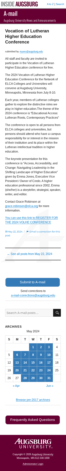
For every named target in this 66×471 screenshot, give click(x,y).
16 (41, 362)
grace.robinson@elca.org (21, 206)
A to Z (50, 4)
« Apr (16, 385)
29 (33, 378)
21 (25, 370)
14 (25, 362)
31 (49, 378)
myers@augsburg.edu (31, 51)
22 (33, 370)
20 (17, 370)
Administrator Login (33, 464)
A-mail (10, 13)
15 (33, 362)
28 (25, 378)
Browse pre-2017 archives (33, 399)
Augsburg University (42, 454)
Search (60, 4)
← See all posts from (29, 253)
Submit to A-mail (32, 282)
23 (41, 370)
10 (49, 354)
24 (49, 370)
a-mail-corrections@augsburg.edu (33, 295)
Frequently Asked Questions (32, 420)
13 (17, 362)
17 (49, 362)
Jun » (49, 385)
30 (41, 378)
